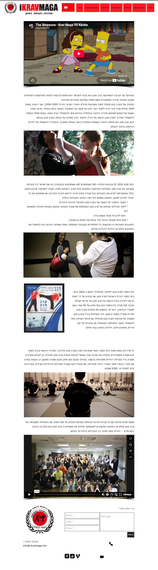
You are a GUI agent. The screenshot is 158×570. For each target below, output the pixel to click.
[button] (91, 7)
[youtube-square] (72, 556)
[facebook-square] (67, 556)
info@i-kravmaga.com (35, 545)
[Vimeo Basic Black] (77, 556)
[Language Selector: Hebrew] (68, 7)
